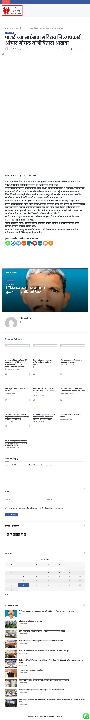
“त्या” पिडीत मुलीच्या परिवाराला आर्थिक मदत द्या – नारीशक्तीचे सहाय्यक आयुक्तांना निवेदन (44, 417)
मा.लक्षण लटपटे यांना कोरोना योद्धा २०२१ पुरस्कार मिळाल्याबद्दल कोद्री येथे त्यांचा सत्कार (17, 417)
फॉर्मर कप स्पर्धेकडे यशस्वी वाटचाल (31, 621)
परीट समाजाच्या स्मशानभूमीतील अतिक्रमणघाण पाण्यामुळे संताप (42, 631)
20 (49, 581)
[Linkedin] (29, 243)
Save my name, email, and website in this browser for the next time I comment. (35, 508)
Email (7, 500)
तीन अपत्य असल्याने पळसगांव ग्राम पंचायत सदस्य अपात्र (71, 361)
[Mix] (45, 243)
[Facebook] (13, 243)
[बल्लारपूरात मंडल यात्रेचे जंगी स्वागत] (17, 379)
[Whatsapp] (7, 243)
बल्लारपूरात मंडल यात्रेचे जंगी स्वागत (15, 389)
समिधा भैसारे (12, 49)
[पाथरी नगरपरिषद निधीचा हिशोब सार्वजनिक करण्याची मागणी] (11, 644)
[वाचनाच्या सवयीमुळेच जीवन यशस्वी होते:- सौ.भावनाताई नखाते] (11, 693)
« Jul (6, 594)
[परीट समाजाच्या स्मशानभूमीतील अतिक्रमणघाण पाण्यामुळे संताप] (11, 634)
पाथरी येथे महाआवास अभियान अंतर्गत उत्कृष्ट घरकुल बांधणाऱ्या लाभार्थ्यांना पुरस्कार (16, 443)
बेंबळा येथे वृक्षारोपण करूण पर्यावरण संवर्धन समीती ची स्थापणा (42, 362)
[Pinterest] (34, 243)
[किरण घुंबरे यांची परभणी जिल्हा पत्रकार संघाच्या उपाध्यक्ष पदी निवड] (72, 379)
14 (59, 577)
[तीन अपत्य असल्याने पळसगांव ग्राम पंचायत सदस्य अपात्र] (72, 351)
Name (7, 491)
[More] (50, 243)
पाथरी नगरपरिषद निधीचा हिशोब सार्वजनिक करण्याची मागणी (41, 641)
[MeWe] (40, 243)
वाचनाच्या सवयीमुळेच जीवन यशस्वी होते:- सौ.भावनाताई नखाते (41, 690)
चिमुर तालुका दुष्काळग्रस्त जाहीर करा (32, 670)
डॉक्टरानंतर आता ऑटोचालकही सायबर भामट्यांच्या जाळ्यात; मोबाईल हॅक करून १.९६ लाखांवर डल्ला (52, 701)
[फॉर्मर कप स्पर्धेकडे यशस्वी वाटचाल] (11, 624)
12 (36, 577)
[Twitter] (18, 243)
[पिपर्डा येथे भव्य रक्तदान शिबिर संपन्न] (72, 406)
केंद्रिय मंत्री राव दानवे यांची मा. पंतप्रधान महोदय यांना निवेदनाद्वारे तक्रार (45, 390)
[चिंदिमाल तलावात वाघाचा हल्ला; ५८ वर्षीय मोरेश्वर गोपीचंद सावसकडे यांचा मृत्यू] (11, 614)
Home (8, 28)
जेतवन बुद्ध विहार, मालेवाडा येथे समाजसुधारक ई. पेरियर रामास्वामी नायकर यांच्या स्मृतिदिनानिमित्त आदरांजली (16, 363)
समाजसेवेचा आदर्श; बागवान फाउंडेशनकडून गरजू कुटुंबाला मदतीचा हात (44, 680)
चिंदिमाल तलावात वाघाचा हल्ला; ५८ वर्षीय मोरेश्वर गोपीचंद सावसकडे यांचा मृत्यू (27, 292)
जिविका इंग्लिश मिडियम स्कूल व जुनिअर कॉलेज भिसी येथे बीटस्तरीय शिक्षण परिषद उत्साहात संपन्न (51, 661)
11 (23, 577)
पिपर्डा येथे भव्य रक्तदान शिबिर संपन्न (70, 416)
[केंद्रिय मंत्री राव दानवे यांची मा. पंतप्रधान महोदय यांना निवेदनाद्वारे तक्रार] (45, 379)
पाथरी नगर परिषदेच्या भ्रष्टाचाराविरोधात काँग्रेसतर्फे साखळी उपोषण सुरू (44, 651)
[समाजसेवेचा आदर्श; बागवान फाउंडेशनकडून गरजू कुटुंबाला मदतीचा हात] (11, 683)
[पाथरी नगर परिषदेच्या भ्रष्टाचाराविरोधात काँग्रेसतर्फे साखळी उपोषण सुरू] (11, 654)
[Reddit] (23, 243)
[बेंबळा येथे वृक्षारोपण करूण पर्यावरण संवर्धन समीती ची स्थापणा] (45, 351)
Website (50, 500)
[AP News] (12, 10)
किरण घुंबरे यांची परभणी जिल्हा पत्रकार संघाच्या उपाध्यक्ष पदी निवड (72, 389)
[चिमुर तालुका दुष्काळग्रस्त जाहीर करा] (11, 673)
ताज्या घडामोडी (16, 28)
